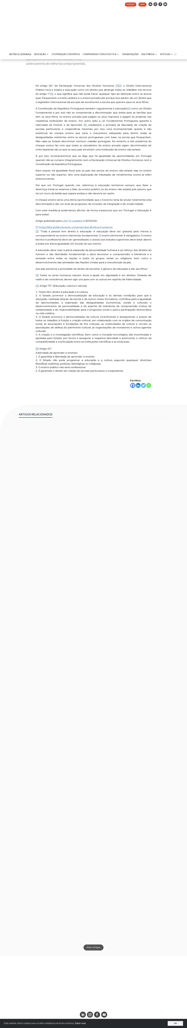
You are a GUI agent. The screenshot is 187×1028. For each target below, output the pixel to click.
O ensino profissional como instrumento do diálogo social (57, 580)
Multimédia (148, 54)
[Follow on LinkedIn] (150, 4)
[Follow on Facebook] (160, 4)
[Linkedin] (138, 385)
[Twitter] (143, 385)
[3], (52, 93)
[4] (128, 108)
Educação (40, 54)
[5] (37, 348)
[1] (117, 85)
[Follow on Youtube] (165, 4)
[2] (37, 231)
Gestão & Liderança (20, 54)
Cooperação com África (66, 54)
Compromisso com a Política (99, 54)
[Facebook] (132, 385)
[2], (120, 85)
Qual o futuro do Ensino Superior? (42, 926)
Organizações (130, 54)
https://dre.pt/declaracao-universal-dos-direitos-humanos (76, 227)
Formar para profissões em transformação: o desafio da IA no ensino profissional (71, 753)
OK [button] (175, 1023)
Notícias (165, 54)
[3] (37, 275)
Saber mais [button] (80, 1023)
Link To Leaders (72, 220)
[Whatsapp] (148, 385)
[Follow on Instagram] (155, 4)
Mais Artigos (93, 947)
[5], (86, 124)
